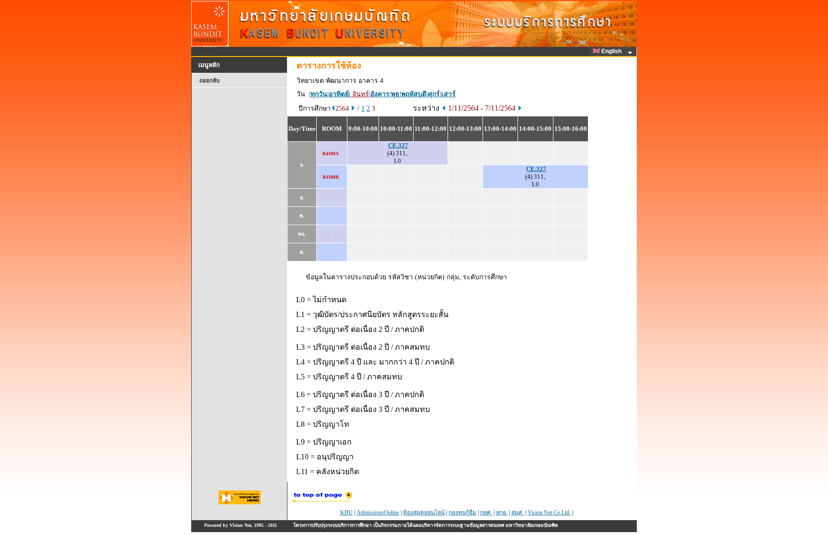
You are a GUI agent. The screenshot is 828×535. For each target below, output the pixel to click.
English (612, 51)
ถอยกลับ (209, 80)
